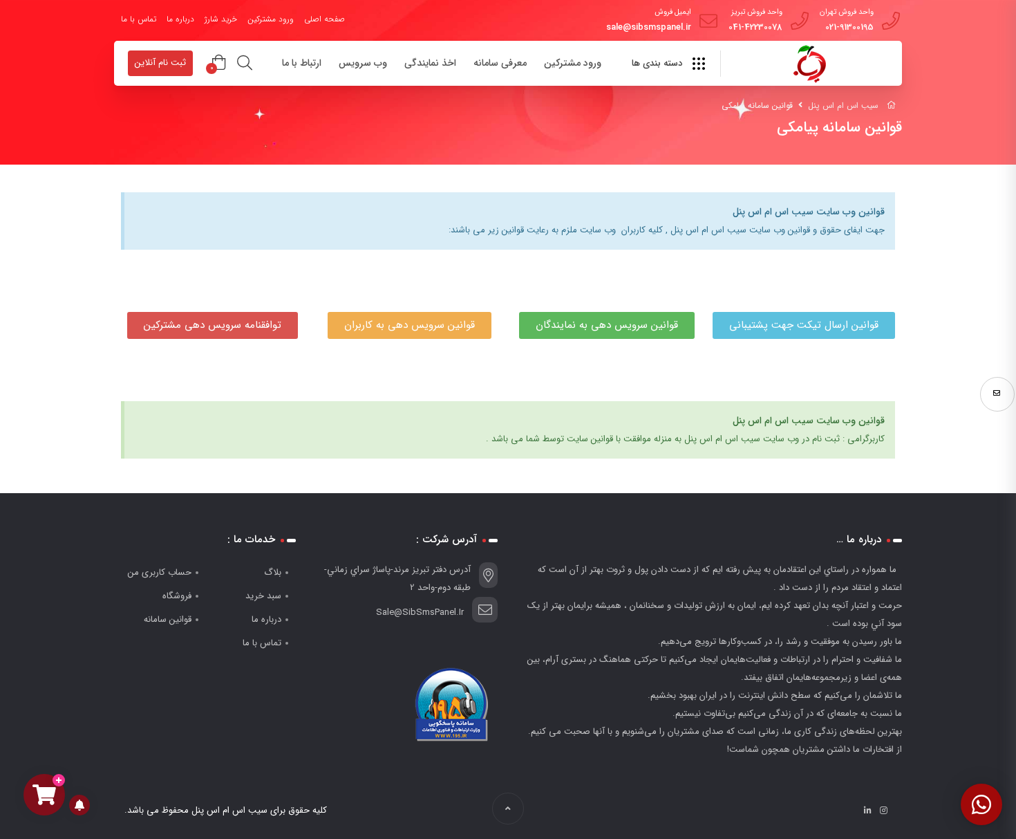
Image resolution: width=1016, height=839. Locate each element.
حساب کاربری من (159, 572)
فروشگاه (176, 596)
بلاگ (272, 572)
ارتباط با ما (301, 63)
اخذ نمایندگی (430, 63)
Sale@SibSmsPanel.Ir (420, 612)
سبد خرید (263, 596)
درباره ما (180, 19)
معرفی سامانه (500, 63)
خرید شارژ (221, 19)
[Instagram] (884, 810)
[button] (804, 325)
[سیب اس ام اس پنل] (809, 64)
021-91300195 (849, 27)
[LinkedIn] (868, 810)
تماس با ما (138, 19)
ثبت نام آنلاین (160, 62)
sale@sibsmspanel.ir (648, 27)
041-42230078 (755, 27)
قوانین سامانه (167, 619)
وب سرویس (363, 63)
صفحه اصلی (324, 19)
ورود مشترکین (270, 19)
